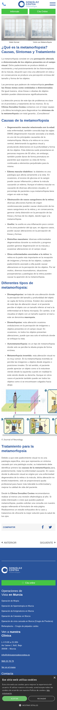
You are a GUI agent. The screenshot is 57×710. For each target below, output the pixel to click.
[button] (28, 705)
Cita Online (42, 11)
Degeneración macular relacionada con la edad (30, 127)
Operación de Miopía (10, 601)
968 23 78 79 (7, 661)
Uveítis (10, 224)
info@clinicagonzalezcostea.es (15, 655)
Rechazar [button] (41, 698)
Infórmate (14, 11)
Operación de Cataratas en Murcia (15, 616)
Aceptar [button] (14, 698)
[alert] (28, 692)
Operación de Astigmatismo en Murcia (17, 611)
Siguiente (47, 542)
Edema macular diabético (19, 171)
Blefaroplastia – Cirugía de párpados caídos (19, 626)
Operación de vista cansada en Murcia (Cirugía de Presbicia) (27, 621)
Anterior (9, 542)
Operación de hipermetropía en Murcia (17, 606)
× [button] (54, 678)
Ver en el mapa (8, 667)
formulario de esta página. (33, 506)
